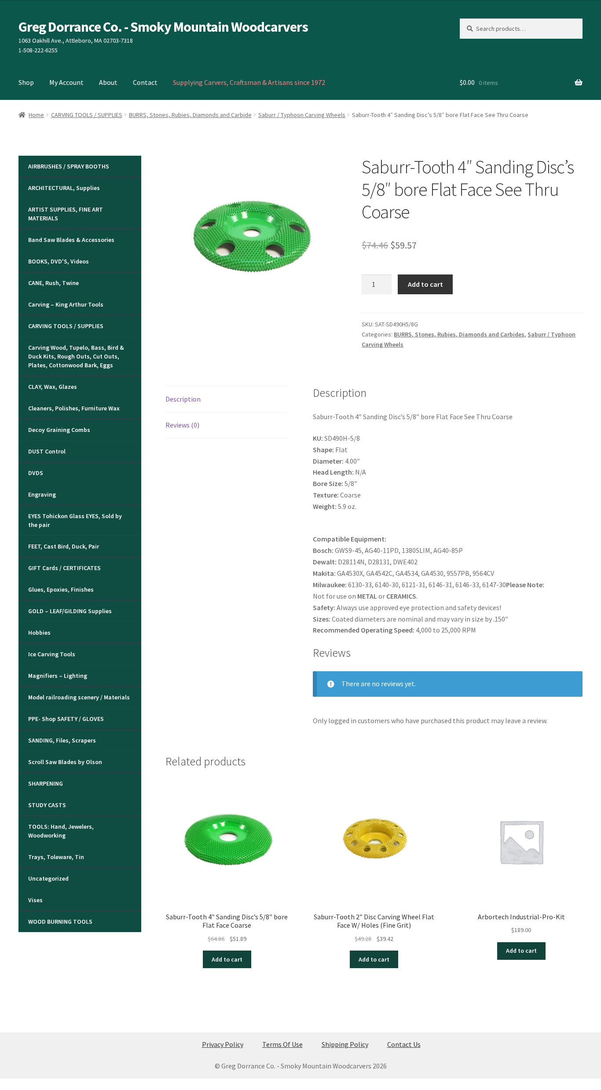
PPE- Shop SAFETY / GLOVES (66, 719)
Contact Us (404, 1044)
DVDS (35, 473)
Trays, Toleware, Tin (56, 857)
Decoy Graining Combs (59, 430)
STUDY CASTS (47, 805)
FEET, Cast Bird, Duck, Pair (63, 546)
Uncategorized (48, 878)
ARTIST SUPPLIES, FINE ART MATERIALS (65, 213)
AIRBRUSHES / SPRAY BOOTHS (68, 166)
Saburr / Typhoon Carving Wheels (301, 115)
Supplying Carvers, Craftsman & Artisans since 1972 (249, 82)
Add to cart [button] (227, 959)
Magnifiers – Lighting (57, 676)
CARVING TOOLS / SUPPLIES (86, 115)
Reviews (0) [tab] (182, 425)
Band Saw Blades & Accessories (71, 240)
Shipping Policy (345, 1044)
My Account (66, 82)
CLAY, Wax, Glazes (52, 387)
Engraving (42, 494)
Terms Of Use (282, 1044)
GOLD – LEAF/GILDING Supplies (70, 611)
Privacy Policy (222, 1044)
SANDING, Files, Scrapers (62, 740)
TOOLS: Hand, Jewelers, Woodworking (61, 831)
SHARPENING (45, 783)
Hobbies (39, 632)
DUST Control (47, 451)
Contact (145, 82)
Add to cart (425, 284)
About (108, 82)
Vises (35, 900)
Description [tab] (183, 399)
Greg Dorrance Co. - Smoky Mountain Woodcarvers (163, 27)
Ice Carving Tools (51, 654)
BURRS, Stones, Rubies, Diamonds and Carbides (459, 334)
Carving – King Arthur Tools (65, 304)
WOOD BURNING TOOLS (60, 921)
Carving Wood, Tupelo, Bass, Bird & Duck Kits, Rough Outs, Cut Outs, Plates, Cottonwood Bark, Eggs (76, 356)
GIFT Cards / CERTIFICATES (64, 568)
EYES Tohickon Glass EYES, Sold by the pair (75, 520)
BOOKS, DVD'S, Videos (58, 261)
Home (36, 115)
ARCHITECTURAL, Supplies (64, 188)
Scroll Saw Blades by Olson (65, 762)
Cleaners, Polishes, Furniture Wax (74, 408)
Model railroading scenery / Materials (79, 697)
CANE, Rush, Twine (53, 283)
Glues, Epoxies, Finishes (61, 589)
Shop (26, 82)
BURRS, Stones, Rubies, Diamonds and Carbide (190, 115)
